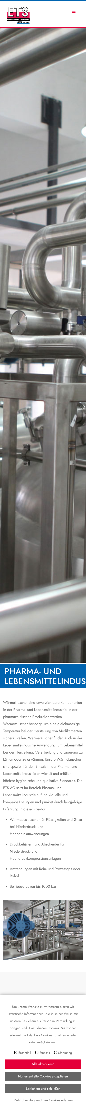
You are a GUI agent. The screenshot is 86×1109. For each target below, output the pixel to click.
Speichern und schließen (43, 1088)
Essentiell (24, 1053)
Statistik (44, 1053)
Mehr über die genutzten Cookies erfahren (43, 1100)
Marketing (65, 1053)
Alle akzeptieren (43, 1064)
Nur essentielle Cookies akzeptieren (43, 1076)
